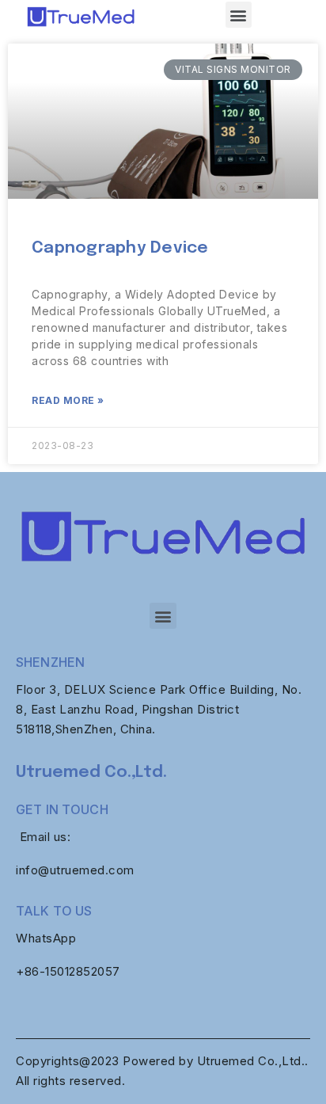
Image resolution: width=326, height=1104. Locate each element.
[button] (239, 15)
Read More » (68, 400)
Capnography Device (120, 248)
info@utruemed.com (75, 869)
